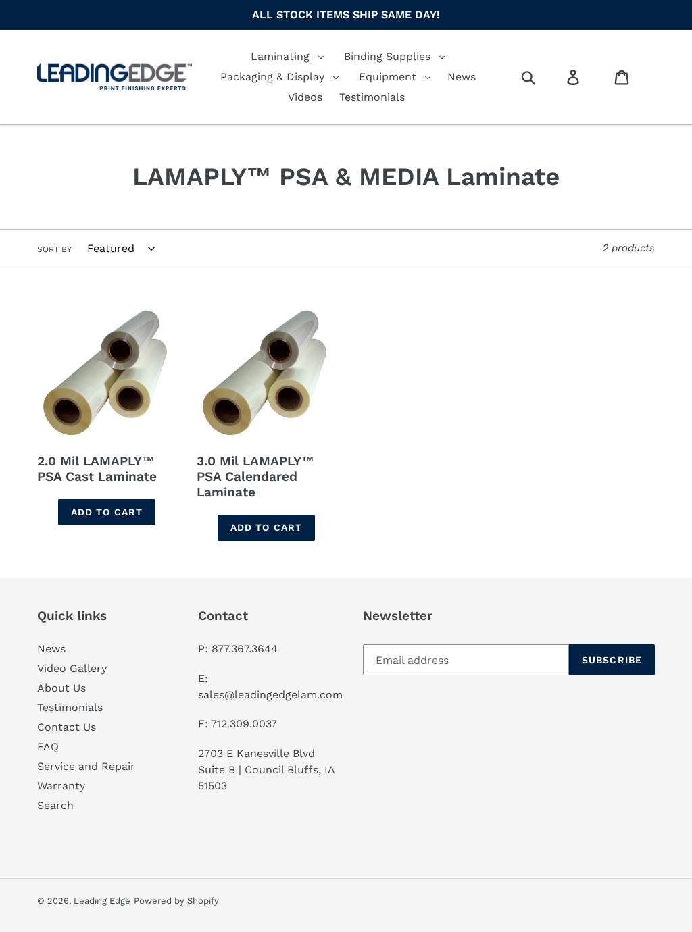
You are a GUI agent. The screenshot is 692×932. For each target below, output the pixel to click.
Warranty (61, 785)
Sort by (54, 249)
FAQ (48, 746)
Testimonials (70, 707)
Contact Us (66, 727)
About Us (61, 687)
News (51, 648)
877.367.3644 (245, 648)
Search (55, 805)
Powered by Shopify (176, 901)
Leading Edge (102, 901)
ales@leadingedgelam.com (273, 694)
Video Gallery (72, 668)
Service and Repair (86, 766)
